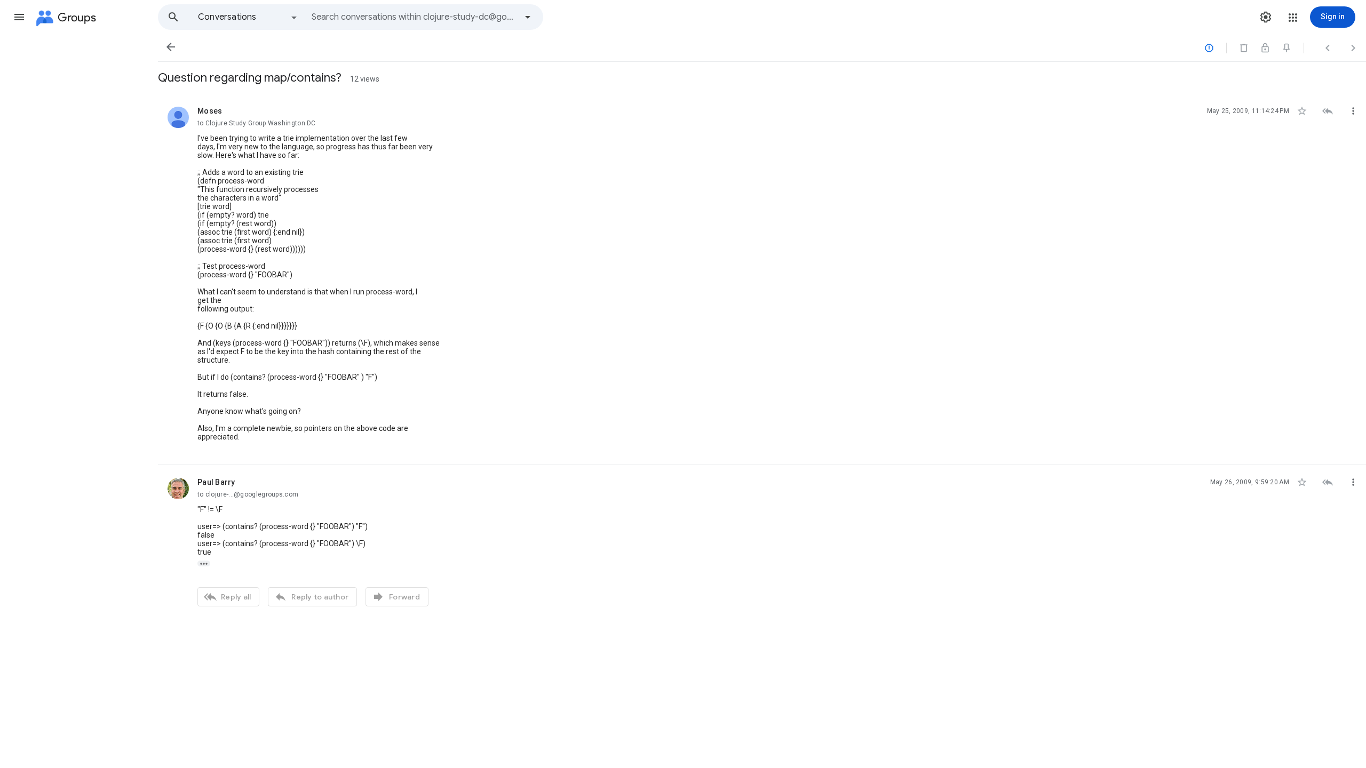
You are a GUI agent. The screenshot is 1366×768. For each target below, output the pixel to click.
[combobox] (414, 17)
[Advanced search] (528, 17)
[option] (248, 17)
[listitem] (762, 279)
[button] (19, 17)
